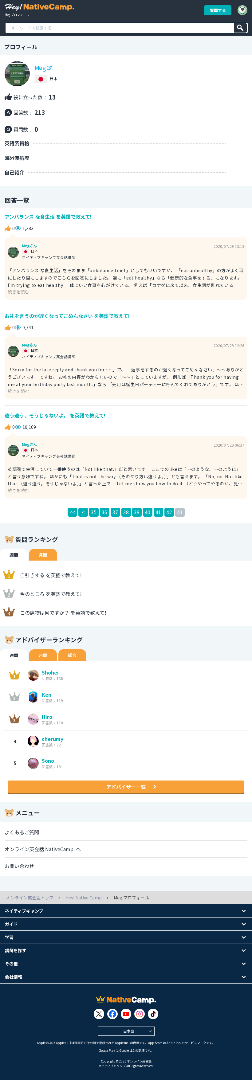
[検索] (240, 28)
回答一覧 (17, 200)
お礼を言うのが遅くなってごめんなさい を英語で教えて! (67, 315)
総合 (72, 655)
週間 (14, 555)
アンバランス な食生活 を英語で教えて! (48, 216)
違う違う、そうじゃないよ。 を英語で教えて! (55, 415)
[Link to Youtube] (126, 1014)
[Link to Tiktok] (153, 1014)
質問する (218, 10)
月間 (43, 555)
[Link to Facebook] (112, 1014)
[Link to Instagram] (139, 1014)
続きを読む (18, 291)
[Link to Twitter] (99, 1014)
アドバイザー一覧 (126, 786)
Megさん (29, 246)
